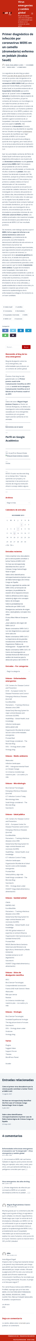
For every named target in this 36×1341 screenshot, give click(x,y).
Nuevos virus (11, 67)
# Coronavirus (7, 311)
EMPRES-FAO (10, 905)
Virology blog (10, 750)
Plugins (8, 1045)
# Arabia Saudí (7, 307)
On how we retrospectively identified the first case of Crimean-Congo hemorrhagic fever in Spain (16, 568)
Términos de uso (13, 1336)
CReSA (8, 902)
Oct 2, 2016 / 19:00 (7, 1155)
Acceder (8, 1064)
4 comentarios (21, 67)
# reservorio (18, 319)
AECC (7, 980)
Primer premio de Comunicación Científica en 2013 (18, 381)
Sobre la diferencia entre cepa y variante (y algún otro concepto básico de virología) (17, 598)
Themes (8, 1054)
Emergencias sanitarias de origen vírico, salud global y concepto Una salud (18, 612)
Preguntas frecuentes (27, 1336)
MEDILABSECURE (12, 727)
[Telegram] (28, 330)
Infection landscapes (13, 724)
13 (14, 533)
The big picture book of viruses (17, 1022)
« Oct (7, 545)
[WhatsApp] (5, 335)
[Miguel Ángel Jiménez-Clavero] (17, 456)
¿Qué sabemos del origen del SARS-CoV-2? (16, 624)
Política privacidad (19, 1340)
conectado (22, 1323)
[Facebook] (5, 330)
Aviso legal (31, 1340)
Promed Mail (10, 738)
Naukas (8, 997)
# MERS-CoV (7, 319)
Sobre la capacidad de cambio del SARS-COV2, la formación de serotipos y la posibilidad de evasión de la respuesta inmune (17, 589)
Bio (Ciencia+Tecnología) (14, 788)
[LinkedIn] (21, 330)
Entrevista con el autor (14, 427)
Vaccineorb (10, 808)
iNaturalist (9, 760)
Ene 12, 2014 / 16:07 (7, 1183)
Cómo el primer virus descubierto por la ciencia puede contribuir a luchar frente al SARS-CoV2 (17, 558)
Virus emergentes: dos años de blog (16, 1181)
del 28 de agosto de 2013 (18, 76)
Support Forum (11, 1051)
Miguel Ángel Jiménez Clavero (18, 1205)
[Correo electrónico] (13, 335)
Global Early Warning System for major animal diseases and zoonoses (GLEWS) (17, 713)
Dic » (12, 545)
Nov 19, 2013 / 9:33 (12, 1206)
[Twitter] (13, 330)
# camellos (19, 307)
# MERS (25, 315)
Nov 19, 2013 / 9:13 (12, 1255)
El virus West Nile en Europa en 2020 (17, 618)
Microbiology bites (12, 799)
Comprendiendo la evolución (16, 985)
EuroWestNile (11, 702)
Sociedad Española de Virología (17, 1019)
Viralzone (9, 1031)
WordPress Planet (12, 1057)
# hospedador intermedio (11, 315)
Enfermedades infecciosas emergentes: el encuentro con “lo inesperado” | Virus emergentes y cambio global (17, 1151)
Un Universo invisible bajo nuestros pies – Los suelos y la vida (17, 774)
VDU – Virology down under (16, 747)
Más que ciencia (11, 994)
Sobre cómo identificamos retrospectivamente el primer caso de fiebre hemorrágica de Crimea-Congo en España (18, 578)
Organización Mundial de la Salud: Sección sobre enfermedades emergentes (18, 732)
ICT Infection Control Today (16, 796)
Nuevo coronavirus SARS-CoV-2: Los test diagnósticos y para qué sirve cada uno (17, 631)
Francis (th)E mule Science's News (18, 989)
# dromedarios (20, 311)
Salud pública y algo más (14, 874)
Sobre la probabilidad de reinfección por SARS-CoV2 (15, 605)
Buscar (26, 347)
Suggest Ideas (11, 1048)
